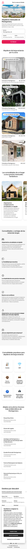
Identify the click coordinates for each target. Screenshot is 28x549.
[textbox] (7, 37)
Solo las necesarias (13, 535)
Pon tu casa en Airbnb (18, 2)
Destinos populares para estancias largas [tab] (12, 491)
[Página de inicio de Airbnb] (3, 2)
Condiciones (17, 547)
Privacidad (9, 547)
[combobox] (13, 32)
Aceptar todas (13, 531)
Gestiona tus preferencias (13, 539)
